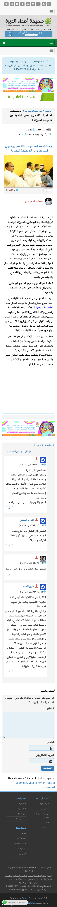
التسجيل (23, 833)
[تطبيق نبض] (38, 4)
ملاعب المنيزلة (44, 827)
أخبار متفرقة (21, 808)
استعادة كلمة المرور (19, 843)
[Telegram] (17, 4)
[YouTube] (28, 4)
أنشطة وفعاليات (44, 808)
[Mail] (49, 4)
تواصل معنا (21, 828)
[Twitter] (6, 4)
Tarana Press (28, 898)
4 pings (37, 445)
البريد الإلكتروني (45, 755)
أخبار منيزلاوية (44, 803)
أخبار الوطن (22, 803)
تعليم (47, 822)
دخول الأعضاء (21, 838)
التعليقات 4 (47, 445)
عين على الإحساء (20, 814)
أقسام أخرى (21, 798)
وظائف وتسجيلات (20, 819)
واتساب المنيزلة (21, 848)
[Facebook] (22, 4)
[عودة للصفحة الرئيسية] (28, 22)
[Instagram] (12, 4)
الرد (9, 508)
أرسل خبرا (22, 853)
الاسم (50, 742)
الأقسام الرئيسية (43, 798)
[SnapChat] (33, 4)
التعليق (50, 708)
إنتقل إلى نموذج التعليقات (19, 451)
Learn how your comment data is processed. (35, 785)
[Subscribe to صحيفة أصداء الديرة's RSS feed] (44, 4)
